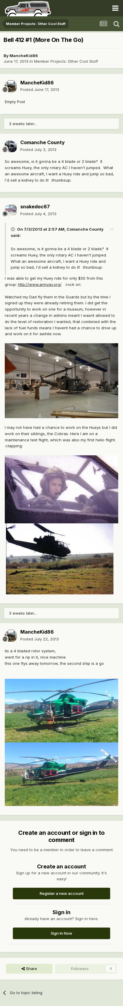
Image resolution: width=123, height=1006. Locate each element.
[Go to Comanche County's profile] (11, 146)
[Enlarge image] (61, 380)
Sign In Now (61, 933)
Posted (39, 89)
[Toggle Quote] (13, 229)
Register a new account (62, 893)
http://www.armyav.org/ (39, 284)
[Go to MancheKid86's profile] (11, 86)
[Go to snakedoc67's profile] (11, 210)
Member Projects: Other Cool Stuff (66, 61)
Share (31, 968)
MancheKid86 (24, 55)
